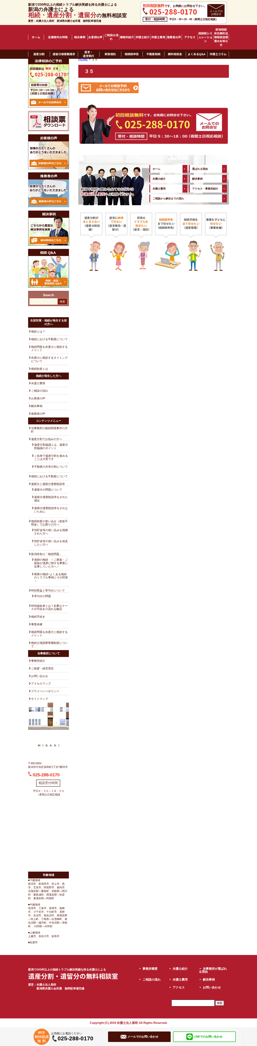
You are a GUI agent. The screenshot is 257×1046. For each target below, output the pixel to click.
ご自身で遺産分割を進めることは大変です (51, 457)
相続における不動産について (49, 339)
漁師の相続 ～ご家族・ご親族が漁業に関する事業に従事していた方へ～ (51, 563)
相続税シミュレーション (205, 37)
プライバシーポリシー (45, 691)
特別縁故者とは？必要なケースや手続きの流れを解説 (49, 607)
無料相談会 (175, 54)
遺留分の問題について (48, 489)
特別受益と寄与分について (48, 590)
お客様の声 (95, 37)
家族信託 (110, 54)
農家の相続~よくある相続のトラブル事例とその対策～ (51, 578)
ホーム (36, 37)
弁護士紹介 (143, 37)
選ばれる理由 (200, 168)
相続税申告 (132, 54)
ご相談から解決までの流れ (168, 198)
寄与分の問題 (42, 596)
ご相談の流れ (111, 37)
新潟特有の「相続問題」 (46, 554)
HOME (83, 59)
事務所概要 (150, 968)
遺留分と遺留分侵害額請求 (48, 484)
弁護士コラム (218, 54)
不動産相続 (153, 54)
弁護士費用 (158, 37)
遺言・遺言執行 (88, 54)
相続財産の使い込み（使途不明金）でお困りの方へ (49, 523)
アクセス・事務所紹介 (205, 188)
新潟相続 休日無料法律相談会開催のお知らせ (221, 37)
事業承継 (36, 624)
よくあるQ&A (196, 54)
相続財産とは (39, 368)
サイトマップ (39, 698)
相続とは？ (38, 331)
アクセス (189, 37)
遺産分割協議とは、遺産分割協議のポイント (51, 446)
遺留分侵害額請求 (64, 54)
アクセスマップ (41, 683)
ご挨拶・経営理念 (42, 668)
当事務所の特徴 (58, 37)
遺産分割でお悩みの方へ (46, 439)
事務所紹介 (127, 37)
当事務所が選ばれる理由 (213, 970)
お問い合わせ (39, 676)
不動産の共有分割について (51, 466)
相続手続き (38, 616)
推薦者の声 (174, 37)
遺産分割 (39, 54)
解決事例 (79, 37)
